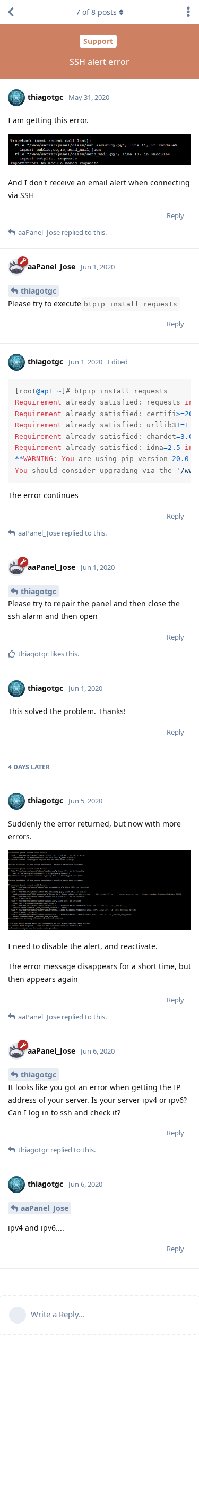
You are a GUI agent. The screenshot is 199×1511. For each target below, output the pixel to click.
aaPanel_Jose (44, 1208)
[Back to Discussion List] (10, 12)
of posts (96, 12)
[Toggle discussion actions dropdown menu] (188, 12)
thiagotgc (38, 291)
